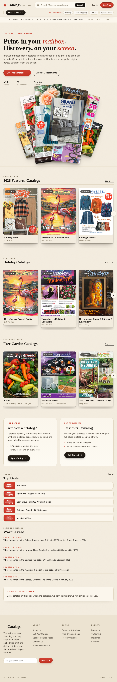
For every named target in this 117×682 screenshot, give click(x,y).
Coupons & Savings (71, 630)
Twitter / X (96, 634)
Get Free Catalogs (16, 72)
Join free (107, 5)
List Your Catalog (40, 634)
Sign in (95, 5)
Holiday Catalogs (69, 638)
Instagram (95, 638)
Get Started (73, 455)
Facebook (95, 630)
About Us (37, 630)
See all (108, 181)
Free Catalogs (14, 12)
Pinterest (95, 641)
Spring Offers (106, 12)
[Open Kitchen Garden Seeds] (63, 123)
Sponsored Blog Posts (43, 638)
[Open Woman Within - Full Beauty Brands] (82, 135)
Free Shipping (81, 12)
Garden (94, 12)
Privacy (110, 677)
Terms (102, 677)
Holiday (68, 12)
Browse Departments (46, 72)
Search (80, 5)
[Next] (113, 213)
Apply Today (17, 458)
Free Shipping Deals (71, 634)
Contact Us (38, 641)
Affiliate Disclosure (41, 645)
